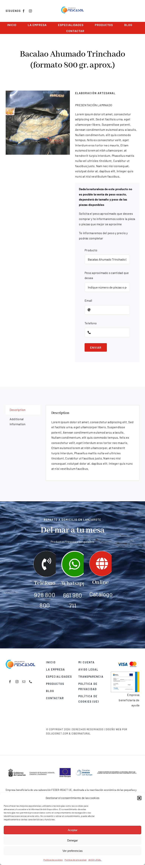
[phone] (30, 681)
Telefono (91, 323)
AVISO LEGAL (95, 859)
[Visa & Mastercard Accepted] (127, 661)
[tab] (23, 409)
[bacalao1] (38, 123)
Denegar (72, 840)
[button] (139, 798)
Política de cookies (53, 859)
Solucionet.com (57, 733)
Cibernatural (81, 733)
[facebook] (23, 10)
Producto (91, 250)
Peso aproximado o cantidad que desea (107, 275)
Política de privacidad (75, 859)
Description (18, 409)
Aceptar (72, 830)
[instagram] (30, 10)
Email (88, 300)
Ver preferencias (72, 850)
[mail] (23, 681)
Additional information (18, 421)
